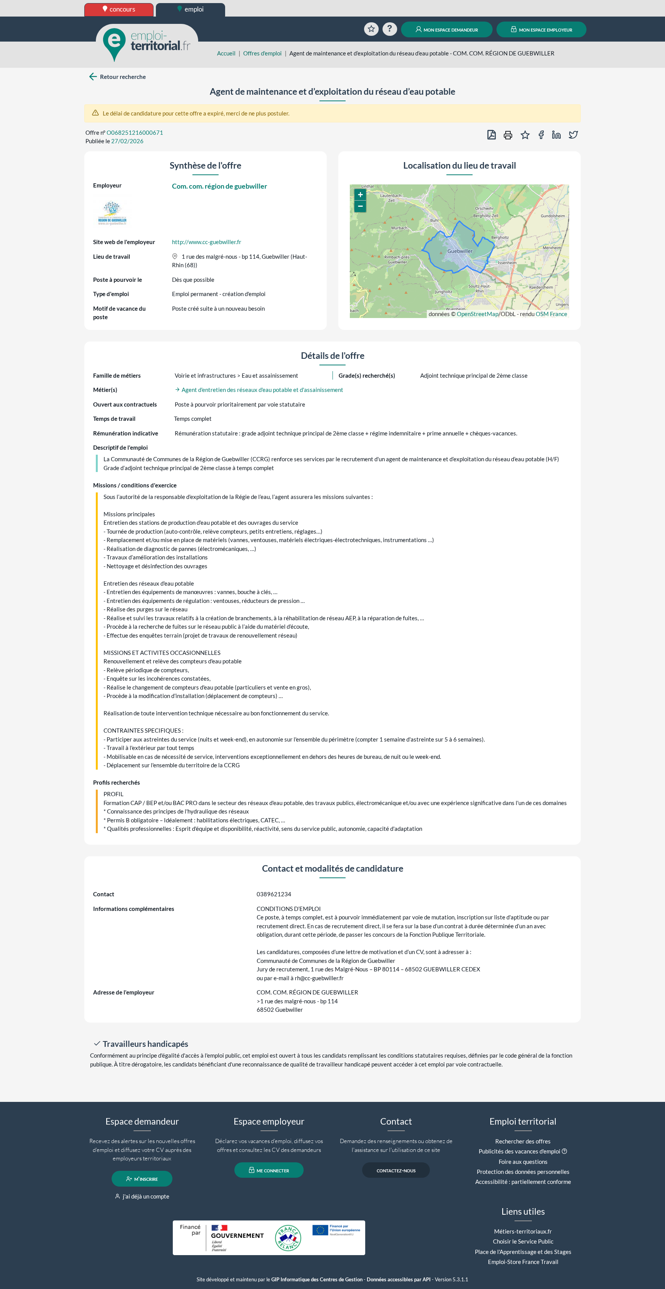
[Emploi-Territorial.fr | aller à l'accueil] (147, 44)
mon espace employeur (545, 29)
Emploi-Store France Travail (523, 1261)
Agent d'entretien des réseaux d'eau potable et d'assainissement (261, 389)
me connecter (272, 1170)
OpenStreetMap (477, 313)
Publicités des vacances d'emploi (519, 1151)
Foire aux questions (523, 1161)
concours (122, 9)
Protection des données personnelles (523, 1171)
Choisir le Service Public (523, 1241)
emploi (194, 9)
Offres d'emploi (262, 53)
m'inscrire (145, 1178)
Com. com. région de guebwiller (219, 186)
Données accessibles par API (399, 1279)
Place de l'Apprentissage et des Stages (523, 1251)
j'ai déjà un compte (145, 1196)
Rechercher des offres (523, 1141)
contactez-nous (396, 1170)
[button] (360, 195)
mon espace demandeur (450, 29)
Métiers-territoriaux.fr (523, 1231)
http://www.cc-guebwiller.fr (206, 241)
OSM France (551, 313)
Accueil (226, 53)
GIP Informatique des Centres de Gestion (317, 1279)
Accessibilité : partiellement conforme (523, 1181)
